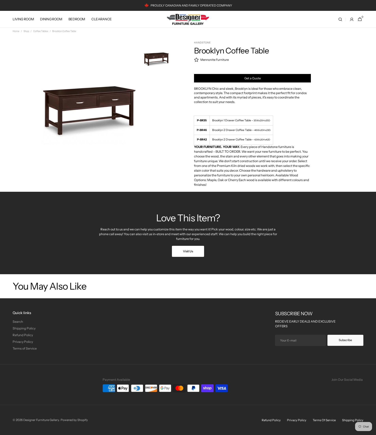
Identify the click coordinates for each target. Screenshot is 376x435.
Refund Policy (23, 335)
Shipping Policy (24, 328)
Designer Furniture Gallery (41, 420)
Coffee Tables (40, 31)
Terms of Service (25, 348)
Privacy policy (296, 420)
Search (18, 322)
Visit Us (188, 251)
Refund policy (271, 420)
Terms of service (324, 420)
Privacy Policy (23, 342)
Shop (26, 31)
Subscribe (345, 340)
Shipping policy (352, 420)
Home (16, 31)
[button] (340, 19)
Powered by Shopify (74, 420)
